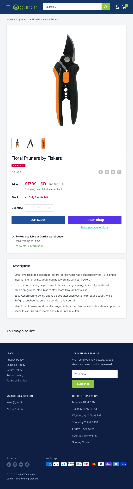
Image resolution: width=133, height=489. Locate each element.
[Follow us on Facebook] (8, 464)
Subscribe (83, 383)
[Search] (106, 6)
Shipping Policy (15, 364)
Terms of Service (16, 380)
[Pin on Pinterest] (107, 171)
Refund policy (14, 375)
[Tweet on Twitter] (113, 171)
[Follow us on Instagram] (15, 464)
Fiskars (16, 172)
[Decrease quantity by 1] (28, 208)
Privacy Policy (15, 359)
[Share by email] (119, 171)
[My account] (117, 7)
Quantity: (17, 207)
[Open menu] (8, 7)
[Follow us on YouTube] (21, 464)
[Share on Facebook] (100, 171)
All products (22, 19)
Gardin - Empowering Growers (22, 478)
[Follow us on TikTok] (27, 464)
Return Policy (14, 370)
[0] (124, 7)
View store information (29, 245)
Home (9, 19)
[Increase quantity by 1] (49, 208)
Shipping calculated (36, 189)
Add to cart (38, 220)
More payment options (94, 227)
